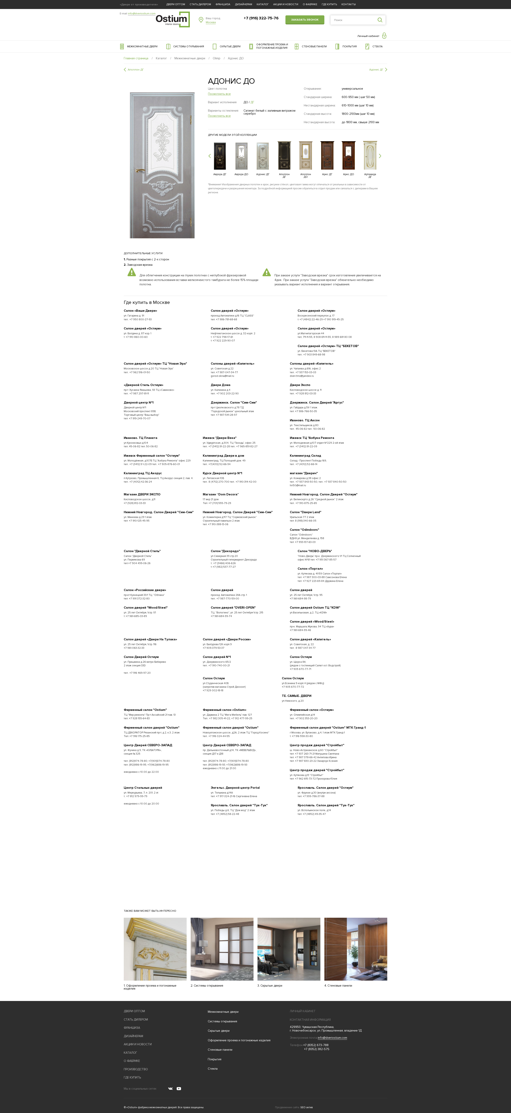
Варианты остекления (223, 113)
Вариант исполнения (222, 102)
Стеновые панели (314, 46)
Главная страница (136, 58)
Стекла (377, 46)
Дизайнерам (243, 4)
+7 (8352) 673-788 (316, 1045)
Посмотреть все (219, 93)
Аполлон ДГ (136, 69)
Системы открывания (188, 46)
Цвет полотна (219, 91)
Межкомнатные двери (142, 46)
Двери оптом (175, 4)
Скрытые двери (230, 46)
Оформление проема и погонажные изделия (239, 1040)
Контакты (349, 4)
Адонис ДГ (376, 69)
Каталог (263, 4)
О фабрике (310, 4)
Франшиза (223, 4)
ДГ (252, 102)
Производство (136, 1069)
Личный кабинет (368, 36)
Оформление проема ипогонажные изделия (272, 46)
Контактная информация (310, 1020)
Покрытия (350, 46)
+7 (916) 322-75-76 (261, 18)
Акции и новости (285, 4)
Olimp (216, 58)
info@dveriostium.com (141, 13)
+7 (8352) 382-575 (316, 1049)
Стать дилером (200, 4)
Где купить (329, 4)
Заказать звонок (305, 19)
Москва (211, 22)
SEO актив (306, 1107)
